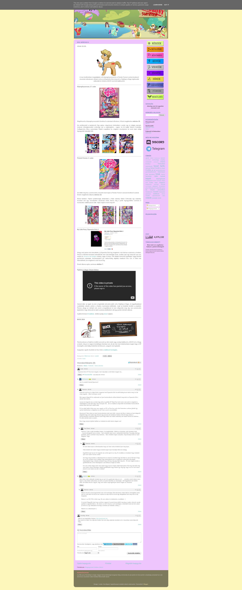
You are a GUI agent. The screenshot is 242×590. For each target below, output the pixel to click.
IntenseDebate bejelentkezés (107, 544)
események (149, 166)
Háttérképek (161, 172)
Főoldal (108, 563)
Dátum (85, 365)
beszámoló (148, 159)
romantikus (161, 190)
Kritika (151, 182)
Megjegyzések (152, 208)
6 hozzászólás (88, 374)
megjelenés (149, 184)
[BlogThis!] (105, 356)
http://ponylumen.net (101, 518)
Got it (166, 5)
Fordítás (148, 170)
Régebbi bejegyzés (133, 563)
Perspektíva (162, 186)
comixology (155, 160)
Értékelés (91, 365)
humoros (148, 176)
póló (155, 188)
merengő (156, 184)
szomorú (148, 194)
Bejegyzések (152, 205)
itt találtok (90, 314)
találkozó (156, 194)
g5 (152, 170)
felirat (152, 168)
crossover (148, 162)
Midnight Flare (150, 127)
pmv (147, 188)
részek (152, 190)
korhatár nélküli (161, 180)
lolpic (156, 182)
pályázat (155, 186)
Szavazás (162, 192)
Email (99, 546)
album (151, 158)
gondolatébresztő (151, 172)
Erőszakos (161, 164)
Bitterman (88, 356)
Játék (156, 176)
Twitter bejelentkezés (128, 544)
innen (105, 314)
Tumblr (148, 195)
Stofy (147, 129)
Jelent (139, 374)
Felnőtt (157, 168)
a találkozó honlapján (110, 350)
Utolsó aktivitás (99, 365)
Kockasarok (149, 180)
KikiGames (85, 379)
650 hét (86, 368)
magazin (162, 182)
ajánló (147, 158)
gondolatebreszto (160, 170)
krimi (147, 182)
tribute (163, 194)
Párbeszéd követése (139, 362)
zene (159, 198)
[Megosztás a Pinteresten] (111, 356)
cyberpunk (156, 161)
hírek (83, 358)
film (161, 168)
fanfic (162, 166)
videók (149, 198)
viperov (85, 476)
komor (154, 180)
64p (89, 476)
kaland (162, 176)
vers (163, 195)
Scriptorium (149, 192)
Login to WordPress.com (118, 544)
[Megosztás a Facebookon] (109, 356)
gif (154, 170)
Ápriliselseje (157, 158)
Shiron (147, 123)
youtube (154, 198)
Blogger (145, 584)
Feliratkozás (80, 553)
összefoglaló (148, 186)
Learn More (157, 5)
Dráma (162, 162)
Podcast (151, 188)
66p (90, 379)
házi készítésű (150, 174)
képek (148, 178)
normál (163, 184)
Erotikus (148, 164)
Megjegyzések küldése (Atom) (94, 567)
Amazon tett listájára (90, 256)
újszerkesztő (156, 195)
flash (163, 168)
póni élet (159, 188)
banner (163, 158)
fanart (156, 166)
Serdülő (155, 192)
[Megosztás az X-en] (107, 356)
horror (163, 174)
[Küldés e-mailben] (104, 356)
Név (78, 546)
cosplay (162, 160)
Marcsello (148, 133)
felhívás (148, 168)
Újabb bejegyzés (84, 563)
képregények (160, 179)
